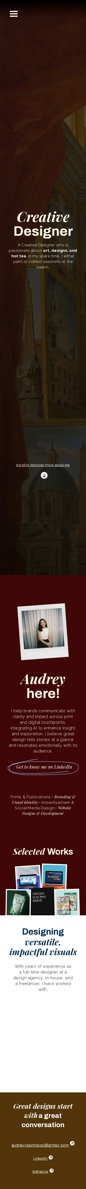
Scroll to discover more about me (43, 462)
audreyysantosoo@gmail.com (40, 1145)
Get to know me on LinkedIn (44, 767)
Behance (40, 1172)
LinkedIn (40, 1158)
